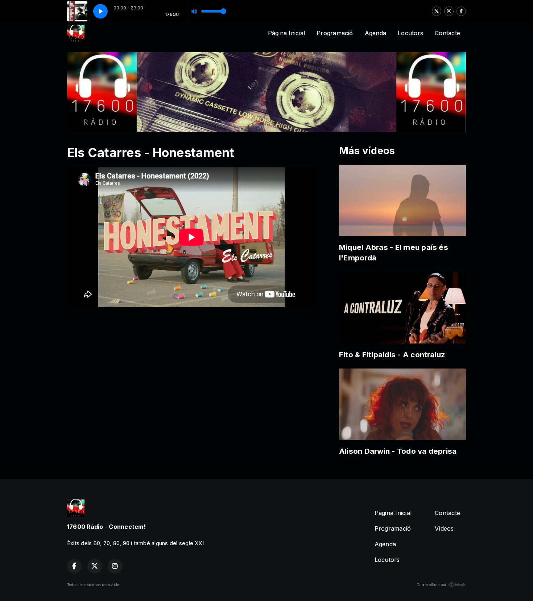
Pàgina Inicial (286, 33)
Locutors (410, 33)
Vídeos (444, 528)
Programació (335, 33)
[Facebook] (461, 11)
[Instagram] (449, 11)
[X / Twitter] (436, 11)
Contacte (447, 33)
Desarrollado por (431, 585)
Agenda (375, 33)
